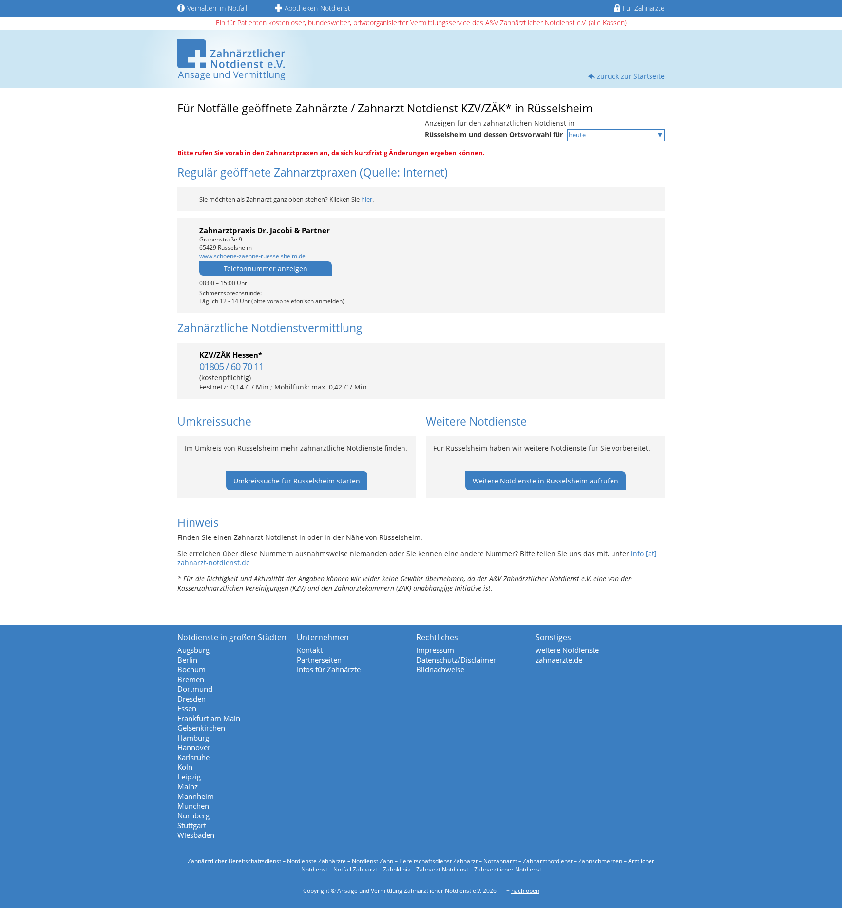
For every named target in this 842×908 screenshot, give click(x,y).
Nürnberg (193, 815)
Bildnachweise (440, 669)
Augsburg (193, 650)
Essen (186, 708)
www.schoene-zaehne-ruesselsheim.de (252, 256)
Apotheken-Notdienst (317, 8)
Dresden (191, 699)
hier (366, 199)
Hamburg (193, 737)
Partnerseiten (319, 660)
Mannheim (195, 796)
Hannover (193, 747)
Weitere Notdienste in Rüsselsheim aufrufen (545, 480)
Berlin (187, 660)
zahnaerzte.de (559, 660)
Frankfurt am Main (208, 718)
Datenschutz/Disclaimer (456, 660)
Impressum (435, 650)
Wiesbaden (195, 835)
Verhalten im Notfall (217, 8)
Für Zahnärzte (644, 8)
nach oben (525, 891)
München (193, 806)
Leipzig (189, 776)
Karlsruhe (193, 757)
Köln (184, 767)
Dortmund (194, 689)
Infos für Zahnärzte (329, 669)
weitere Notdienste (567, 650)
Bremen (190, 679)
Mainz (187, 786)
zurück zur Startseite (631, 76)
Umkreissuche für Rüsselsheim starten (296, 480)
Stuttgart (191, 825)
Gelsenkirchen (201, 728)
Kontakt (310, 650)
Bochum (191, 669)
